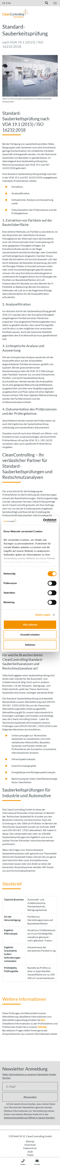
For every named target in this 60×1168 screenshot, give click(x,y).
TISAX (30, 1155)
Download (30, 1144)
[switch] (52, 583)
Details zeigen (42, 614)
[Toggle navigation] (55, 3)
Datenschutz (30, 1148)
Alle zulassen (30, 624)
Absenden (30, 1097)
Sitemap (30, 1141)
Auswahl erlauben (30, 634)
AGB (30, 1151)
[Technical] (15, 14)
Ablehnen (30, 644)
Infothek (42, 1026)
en (9, 3)
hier (43, 1019)
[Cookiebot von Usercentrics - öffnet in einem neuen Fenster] (43, 521)
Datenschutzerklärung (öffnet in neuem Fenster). (29, 1117)
